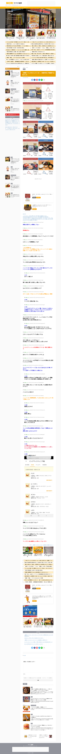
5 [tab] (40, 558)
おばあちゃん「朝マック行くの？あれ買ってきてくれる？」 (20, 38)
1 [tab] (36, 558)
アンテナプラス (15, 123)
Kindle (34, 197)
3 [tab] (38, 558)
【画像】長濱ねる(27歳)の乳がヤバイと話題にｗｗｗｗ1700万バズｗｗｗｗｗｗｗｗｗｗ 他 (44, 56)
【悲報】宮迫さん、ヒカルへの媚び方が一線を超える (14, 43)
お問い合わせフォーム (9, 7)
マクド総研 (30, 744)
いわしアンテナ (14, 128)
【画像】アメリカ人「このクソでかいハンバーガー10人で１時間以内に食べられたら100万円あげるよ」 (38, 635)
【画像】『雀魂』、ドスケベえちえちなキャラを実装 (14, 55)
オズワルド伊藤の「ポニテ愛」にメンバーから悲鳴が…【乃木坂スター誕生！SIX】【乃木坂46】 (44, 60)
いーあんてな (9, 128)
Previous (6, 19)
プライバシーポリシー (17, 7)
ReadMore (9, 25)
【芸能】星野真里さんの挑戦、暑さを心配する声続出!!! (14, 50)
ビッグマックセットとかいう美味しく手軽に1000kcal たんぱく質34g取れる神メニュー (15, 15)
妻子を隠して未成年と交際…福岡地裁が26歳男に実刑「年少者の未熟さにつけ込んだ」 (18, 53)
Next (55, 19)
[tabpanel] (10, 34)
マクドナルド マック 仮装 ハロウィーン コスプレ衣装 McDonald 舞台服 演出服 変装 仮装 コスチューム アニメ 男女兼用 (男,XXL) (42, 596)
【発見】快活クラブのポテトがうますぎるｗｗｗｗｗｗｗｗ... (38, 555)
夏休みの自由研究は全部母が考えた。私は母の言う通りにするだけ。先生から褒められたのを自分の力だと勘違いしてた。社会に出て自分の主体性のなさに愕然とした (44, 43)
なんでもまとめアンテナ (15, 119)
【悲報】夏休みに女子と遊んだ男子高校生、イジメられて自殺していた (17, 45)
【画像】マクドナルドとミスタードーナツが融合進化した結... (30, 38)
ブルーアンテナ (7, 119)
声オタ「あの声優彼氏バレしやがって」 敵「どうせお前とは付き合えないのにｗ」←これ (18, 56)
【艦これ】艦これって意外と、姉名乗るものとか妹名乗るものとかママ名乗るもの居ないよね (44, 45)
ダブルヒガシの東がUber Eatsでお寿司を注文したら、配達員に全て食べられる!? (18, 60)
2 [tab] (37, 558)
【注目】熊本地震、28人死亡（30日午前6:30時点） (14, 46)
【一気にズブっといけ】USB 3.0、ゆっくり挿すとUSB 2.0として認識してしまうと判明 (44, 41)
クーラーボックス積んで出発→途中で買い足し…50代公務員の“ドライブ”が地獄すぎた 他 (44, 55)
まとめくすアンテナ (15, 122)
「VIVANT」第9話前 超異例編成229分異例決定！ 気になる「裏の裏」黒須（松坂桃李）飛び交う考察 (18, 58)
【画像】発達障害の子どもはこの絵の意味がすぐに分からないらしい (16, 51)
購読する (8, 68)
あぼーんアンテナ (12, 129)
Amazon (38, 197)
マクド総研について (25, 7)
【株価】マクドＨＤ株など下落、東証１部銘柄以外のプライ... (27, 555)
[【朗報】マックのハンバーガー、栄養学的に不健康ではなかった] (39, 80)
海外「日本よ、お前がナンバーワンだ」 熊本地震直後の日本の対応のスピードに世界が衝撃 (44, 48)
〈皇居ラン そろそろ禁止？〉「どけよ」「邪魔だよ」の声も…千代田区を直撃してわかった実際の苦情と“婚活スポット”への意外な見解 (44, 46)
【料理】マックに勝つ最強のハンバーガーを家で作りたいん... (48, 555)
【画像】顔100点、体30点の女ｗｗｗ (37, 50)
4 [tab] (39, 558)
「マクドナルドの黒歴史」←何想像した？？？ (39, 707)
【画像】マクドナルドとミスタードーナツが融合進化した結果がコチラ (15, 92)
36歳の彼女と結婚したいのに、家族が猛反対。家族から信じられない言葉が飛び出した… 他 (44, 53)
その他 (25, 655)
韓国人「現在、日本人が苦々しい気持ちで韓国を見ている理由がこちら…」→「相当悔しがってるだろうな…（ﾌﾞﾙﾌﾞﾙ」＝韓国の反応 (44, 51)
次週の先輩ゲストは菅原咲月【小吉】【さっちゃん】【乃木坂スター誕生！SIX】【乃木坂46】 (44, 58)
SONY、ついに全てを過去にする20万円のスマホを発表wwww (34, 580)
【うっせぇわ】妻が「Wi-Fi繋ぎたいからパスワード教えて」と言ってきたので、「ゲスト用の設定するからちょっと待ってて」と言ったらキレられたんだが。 (18, 41)
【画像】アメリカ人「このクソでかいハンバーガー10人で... (10, 38)
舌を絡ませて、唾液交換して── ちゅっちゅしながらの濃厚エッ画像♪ (16, 48)
